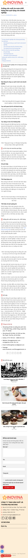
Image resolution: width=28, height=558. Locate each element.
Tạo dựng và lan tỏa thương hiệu (12, 48)
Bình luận (5, 447)
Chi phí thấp (7, 52)
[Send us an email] (10, 518)
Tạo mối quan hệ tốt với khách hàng (13, 46)
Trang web (5, 473)
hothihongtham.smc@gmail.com (15, 345)
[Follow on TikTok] (6, 518)
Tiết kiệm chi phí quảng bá (10, 55)
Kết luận (4, 59)
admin (15, 15)
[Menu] (26, 2)
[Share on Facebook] (10, 353)
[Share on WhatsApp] (7, 353)
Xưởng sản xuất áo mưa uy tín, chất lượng (12, 57)
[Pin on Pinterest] (18, 353)
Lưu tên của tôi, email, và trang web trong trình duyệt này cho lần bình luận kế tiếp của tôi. (13, 482)
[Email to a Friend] (15, 353)
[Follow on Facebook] (3, 518)
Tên (4, 459)
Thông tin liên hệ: (6, 60)
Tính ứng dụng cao (8, 53)
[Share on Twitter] (12, 353)
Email (4, 466)
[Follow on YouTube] (14, 518)
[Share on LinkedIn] (20, 353)
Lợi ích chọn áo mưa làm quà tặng (10, 50)
